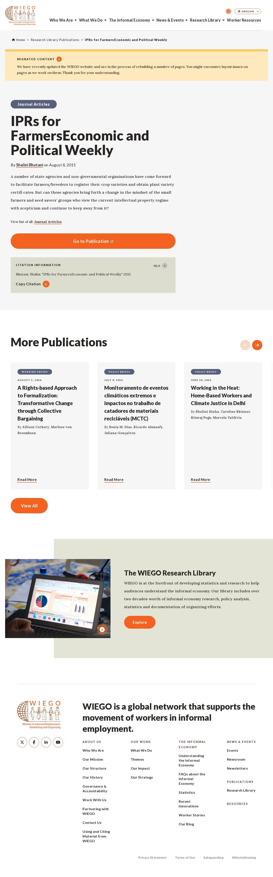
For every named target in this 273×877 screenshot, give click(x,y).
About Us (92, 742)
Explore (140, 622)
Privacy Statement (152, 857)
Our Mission (93, 759)
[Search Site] (228, 11)
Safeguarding (213, 857)
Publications (240, 781)
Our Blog (186, 824)
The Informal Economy (129, 20)
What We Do (91, 20)
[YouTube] (58, 742)
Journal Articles (48, 222)
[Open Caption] (102, 629)
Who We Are (61, 20)
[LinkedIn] (46, 742)
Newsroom (236, 759)
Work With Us (94, 800)
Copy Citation (28, 284)
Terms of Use (185, 857)
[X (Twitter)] (22, 742)
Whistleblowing (244, 857)
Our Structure (94, 768)
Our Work (141, 742)
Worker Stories (192, 815)
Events (232, 750)
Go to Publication (60, 241)
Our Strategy (142, 777)
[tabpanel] (58, 598)
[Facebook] (34, 742)
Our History (93, 777)
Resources (237, 803)
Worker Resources (244, 20)
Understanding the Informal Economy (191, 760)
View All (29, 505)
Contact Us (92, 822)
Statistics (187, 792)
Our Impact (140, 768)
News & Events (170, 20)
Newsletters (237, 768)
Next (257, 345)
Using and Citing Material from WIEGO (96, 836)
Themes (137, 759)
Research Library (205, 20)
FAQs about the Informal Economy (192, 778)
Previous (245, 345)
